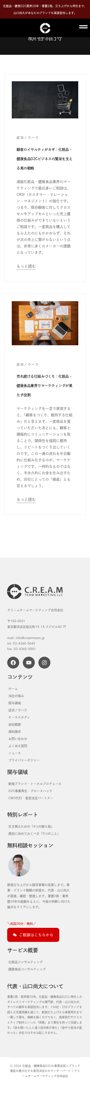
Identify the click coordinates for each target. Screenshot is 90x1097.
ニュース (14, 753)
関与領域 (14, 703)
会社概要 (14, 724)
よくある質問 (17, 746)
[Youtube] (29, 663)
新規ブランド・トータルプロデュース (34, 784)
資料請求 (14, 731)
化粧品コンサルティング (25, 962)
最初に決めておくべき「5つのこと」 (34, 833)
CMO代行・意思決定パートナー (30, 798)
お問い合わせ (17, 738)
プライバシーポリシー (24, 760)
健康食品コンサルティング (27, 969)
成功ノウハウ (28, 137)
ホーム (13, 688)
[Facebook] (13, 663)
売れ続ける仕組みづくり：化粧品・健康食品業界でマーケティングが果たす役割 (44, 385)
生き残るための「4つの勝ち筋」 (31, 826)
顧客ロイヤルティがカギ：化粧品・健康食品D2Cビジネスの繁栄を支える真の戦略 (44, 158)
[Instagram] (44, 663)
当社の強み (16, 696)
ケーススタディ (19, 717)
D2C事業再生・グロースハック (30, 791)
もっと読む (26, 266)
